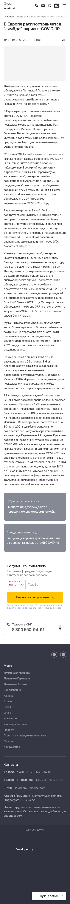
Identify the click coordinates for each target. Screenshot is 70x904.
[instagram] (54, 655)
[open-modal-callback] (43, 5)
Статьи (9, 741)
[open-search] (49, 5)
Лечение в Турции (15, 684)
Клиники (9, 695)
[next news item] (35, 538)
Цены (7, 707)
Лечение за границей (17, 673)
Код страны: (15, 581)
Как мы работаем (15, 724)
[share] (63, 40)
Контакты (10, 718)
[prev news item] (35, 507)
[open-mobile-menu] (64, 5)
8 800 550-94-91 (39, 772)
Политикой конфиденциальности (25, 608)
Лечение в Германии (17, 678)
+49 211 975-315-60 (49, 780)
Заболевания (12, 690)
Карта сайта (12, 747)
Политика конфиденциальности (25, 735)
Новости (9, 730)
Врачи (8, 701)
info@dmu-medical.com (30, 788)
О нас (7, 713)
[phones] (36, 5)
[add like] (5, 39)
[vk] (63, 655)
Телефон (32, 582)
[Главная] (13, 5)
